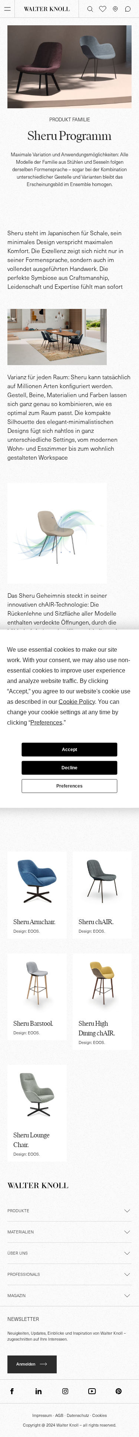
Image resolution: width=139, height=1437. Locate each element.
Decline (69, 767)
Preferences (69, 786)
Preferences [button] (46, 722)
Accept (69, 749)
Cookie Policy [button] (77, 701)
